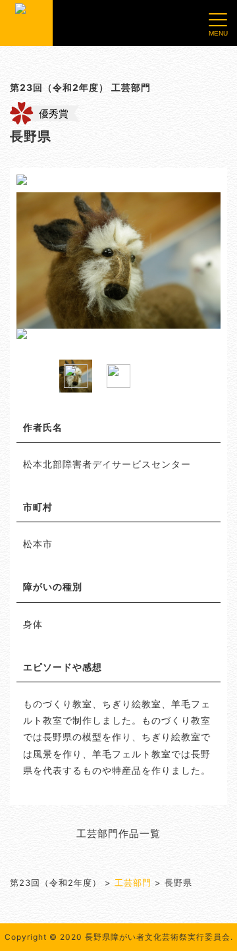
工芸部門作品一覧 (118, 833)
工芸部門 (133, 882)
